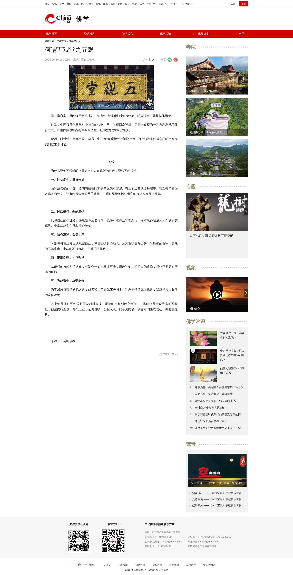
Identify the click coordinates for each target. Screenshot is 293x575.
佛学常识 (165, 33)
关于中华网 (88, 564)
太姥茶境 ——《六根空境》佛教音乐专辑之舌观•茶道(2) (225, 499)
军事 (61, 3)
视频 (191, 267)
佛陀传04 (195, 308)
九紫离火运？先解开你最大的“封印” (216, 400)
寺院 (191, 47)
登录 (244, 4)
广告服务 (106, 564)
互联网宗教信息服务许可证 (202, 546)
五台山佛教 (88, 59)
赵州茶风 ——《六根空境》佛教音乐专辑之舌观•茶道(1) (225, 505)
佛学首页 (51, 33)
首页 (47, 3)
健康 (120, 3)
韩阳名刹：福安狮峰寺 (203, 90)
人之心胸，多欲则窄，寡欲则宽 (214, 394)
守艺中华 (151, 3)
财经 (69, 3)
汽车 (83, 3)
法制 (142, 3)
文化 (98, 3)
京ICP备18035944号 (136, 570)
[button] (246, 211)
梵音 (191, 444)
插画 (112, 3)
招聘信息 (140, 564)
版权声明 (157, 564)
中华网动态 (209, 564)
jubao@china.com (209, 541)
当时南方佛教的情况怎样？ (211, 407)
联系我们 (123, 564)
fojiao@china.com (171, 541)
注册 (233, 4)
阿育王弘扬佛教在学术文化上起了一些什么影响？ (224, 428)
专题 (241, 33)
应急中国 (163, 3)
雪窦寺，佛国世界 (200, 173)
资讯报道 (89, 33)
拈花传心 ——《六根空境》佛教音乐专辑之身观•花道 (224, 493)
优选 (134, 3)
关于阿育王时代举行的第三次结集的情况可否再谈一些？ (228, 414)
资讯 (54, 3)
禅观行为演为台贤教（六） (211, 421)
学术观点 (127, 33)
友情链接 (191, 564)
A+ (145, 59)
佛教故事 (203, 33)
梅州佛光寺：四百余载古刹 (206, 132)
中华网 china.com (59, 18)
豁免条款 (174, 564)
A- (153, 59)
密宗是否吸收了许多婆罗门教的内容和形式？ (232, 355)
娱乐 (76, 3)
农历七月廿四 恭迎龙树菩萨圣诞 (211, 235)
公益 (127, 3)
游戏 (91, 3)
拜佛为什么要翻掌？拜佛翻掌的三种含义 (219, 387)
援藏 (105, 3)
